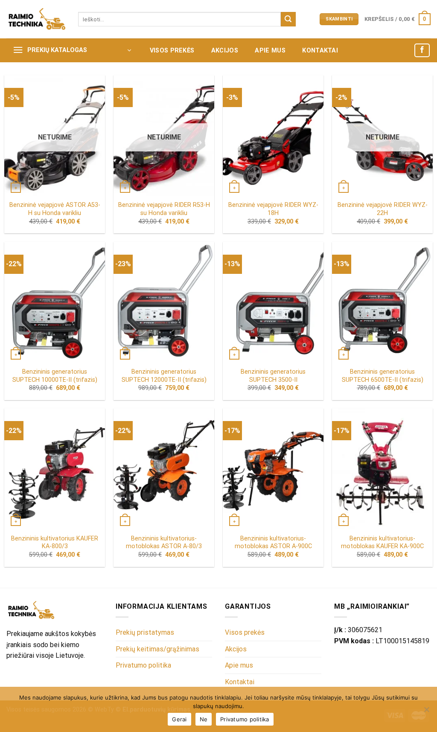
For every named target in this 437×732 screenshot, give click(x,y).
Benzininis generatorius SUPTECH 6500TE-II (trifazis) (382, 375)
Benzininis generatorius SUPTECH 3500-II (273, 375)
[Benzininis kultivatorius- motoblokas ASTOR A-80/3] (164, 468)
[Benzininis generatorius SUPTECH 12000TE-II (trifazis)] (164, 302)
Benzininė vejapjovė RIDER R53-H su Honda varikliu (164, 209)
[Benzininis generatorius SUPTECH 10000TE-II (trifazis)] (54, 302)
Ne (204, 719)
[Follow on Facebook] (422, 51)
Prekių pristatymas (145, 632)
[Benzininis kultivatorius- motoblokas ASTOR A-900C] (273, 468)
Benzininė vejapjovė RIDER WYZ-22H (383, 209)
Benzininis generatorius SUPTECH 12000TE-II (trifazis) (164, 375)
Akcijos (224, 50)
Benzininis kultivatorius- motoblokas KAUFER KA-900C (382, 542)
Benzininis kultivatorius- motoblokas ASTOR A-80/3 (164, 542)
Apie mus (270, 50)
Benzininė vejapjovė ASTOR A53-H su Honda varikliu (54, 209)
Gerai (179, 719)
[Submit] (288, 19)
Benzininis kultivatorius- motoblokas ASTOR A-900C (273, 542)
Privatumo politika (143, 665)
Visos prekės (172, 50)
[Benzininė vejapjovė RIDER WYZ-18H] (273, 135)
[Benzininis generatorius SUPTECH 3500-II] (273, 302)
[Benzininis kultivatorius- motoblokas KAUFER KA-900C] (382, 468)
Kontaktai (320, 50)
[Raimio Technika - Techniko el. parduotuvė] (35, 19)
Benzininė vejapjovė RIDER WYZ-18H (273, 209)
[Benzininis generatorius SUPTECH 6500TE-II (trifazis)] (382, 302)
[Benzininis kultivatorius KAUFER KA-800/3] (54, 468)
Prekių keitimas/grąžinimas (157, 649)
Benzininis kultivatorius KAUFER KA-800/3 (54, 542)
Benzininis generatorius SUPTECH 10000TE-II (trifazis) (54, 375)
